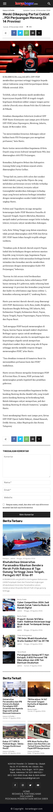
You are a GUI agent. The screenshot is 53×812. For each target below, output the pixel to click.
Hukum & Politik (8, 10)
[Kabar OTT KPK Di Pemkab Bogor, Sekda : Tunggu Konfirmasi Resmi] (14, 731)
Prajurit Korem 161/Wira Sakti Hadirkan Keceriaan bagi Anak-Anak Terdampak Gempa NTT (33, 623)
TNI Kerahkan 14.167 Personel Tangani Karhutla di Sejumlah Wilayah (37, 702)
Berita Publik (21, 599)
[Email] (39, 33)
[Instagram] (23, 785)
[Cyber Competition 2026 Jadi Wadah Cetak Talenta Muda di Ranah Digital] (9, 605)
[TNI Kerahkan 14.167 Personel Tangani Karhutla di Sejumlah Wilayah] (39, 689)
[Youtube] (38, 785)
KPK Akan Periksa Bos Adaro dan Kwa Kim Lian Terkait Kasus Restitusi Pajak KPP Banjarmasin (39, 745)
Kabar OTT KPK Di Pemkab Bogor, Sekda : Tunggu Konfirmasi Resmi (13, 745)
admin (12, 558)
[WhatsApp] (26, 33)
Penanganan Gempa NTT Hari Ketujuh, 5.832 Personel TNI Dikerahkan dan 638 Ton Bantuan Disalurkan (33, 659)
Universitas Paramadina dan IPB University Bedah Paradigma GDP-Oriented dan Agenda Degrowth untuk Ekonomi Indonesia (13, 706)
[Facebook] (14, 33)
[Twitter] (20, 33)
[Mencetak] (32, 33)
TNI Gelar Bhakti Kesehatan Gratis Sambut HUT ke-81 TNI (33, 639)
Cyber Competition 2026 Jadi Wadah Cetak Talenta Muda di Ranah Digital (33, 605)
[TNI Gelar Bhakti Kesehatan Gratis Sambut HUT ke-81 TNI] (9, 641)
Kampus (6, 558)
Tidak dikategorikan (24, 635)
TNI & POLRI (21, 652)
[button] (4, 3)
